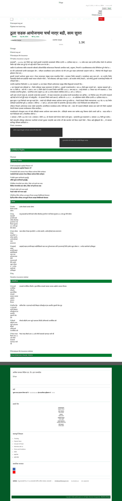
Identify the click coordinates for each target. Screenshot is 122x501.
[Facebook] (14, 469)
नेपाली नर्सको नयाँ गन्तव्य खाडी (18, 192)
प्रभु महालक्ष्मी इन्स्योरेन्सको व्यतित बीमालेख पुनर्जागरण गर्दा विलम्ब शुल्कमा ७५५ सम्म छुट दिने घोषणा (45, 214)
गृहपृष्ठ (16, 19)
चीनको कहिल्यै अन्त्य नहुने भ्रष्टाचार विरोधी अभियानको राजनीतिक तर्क (37, 320)
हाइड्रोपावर (62, 19)
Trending (16, 438)
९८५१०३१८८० (75, 481)
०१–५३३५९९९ (85, 481)
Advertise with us (18, 446)
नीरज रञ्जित (61, 412)
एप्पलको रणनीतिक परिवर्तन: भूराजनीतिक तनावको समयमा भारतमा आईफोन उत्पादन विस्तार (43, 286)
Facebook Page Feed (22, 355)
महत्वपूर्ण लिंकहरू (18, 434)
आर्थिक (39, 19)
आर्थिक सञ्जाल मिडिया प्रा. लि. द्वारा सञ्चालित (27, 372)
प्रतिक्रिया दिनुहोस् (18, 150)
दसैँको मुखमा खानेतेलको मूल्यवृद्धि (18, 180)
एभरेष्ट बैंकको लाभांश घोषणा (26, 207)
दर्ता (14, 389)
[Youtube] (14, 472)
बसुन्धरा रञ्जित (61, 409)
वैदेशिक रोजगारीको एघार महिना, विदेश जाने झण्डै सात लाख (25, 186)
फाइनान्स (54, 19)
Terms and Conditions (20, 449)
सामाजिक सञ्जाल (18, 464)
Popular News (17, 441)
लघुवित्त (79, 19)
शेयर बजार (47, 19)
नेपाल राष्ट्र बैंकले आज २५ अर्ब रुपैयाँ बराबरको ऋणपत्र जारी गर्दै (36, 334)
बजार (73, 19)
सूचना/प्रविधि (87, 19)
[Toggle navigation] (11, 19)
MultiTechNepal (105, 497)
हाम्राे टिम (16, 404)
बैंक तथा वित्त (31, 19)
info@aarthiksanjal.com (62, 481)
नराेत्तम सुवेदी (61, 419)
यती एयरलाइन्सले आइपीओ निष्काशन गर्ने (20, 168)
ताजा (13, 202)
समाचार (22, 19)
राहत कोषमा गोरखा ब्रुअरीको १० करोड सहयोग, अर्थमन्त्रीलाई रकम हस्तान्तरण (40, 231)
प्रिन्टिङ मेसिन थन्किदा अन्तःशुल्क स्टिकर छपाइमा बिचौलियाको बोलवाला (29, 197)
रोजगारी (95, 19)
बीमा (69, 19)
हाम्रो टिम (16, 454)
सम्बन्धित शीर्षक (17, 161)
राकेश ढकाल (61, 415)
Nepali (109, 8)
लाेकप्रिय (15, 281)
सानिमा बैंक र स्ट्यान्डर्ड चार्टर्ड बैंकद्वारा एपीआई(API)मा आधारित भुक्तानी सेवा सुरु (40, 305)
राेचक (101, 19)
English (104, 8)
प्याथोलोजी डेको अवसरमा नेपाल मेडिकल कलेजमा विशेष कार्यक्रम (27, 174)
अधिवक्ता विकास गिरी (61, 422)
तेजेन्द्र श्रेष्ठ (61, 425)
